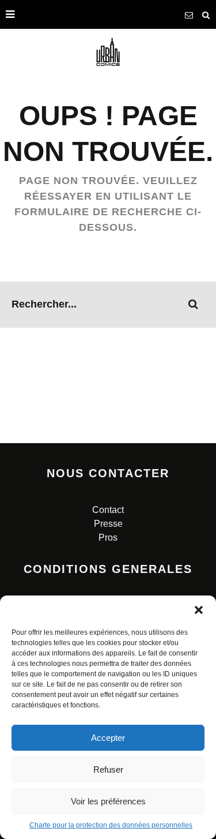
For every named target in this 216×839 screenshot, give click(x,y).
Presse (108, 524)
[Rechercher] (206, 14)
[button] (198, 610)
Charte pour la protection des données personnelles (110, 825)
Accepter (108, 738)
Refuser (108, 769)
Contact (108, 510)
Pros (108, 537)
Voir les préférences (108, 801)
